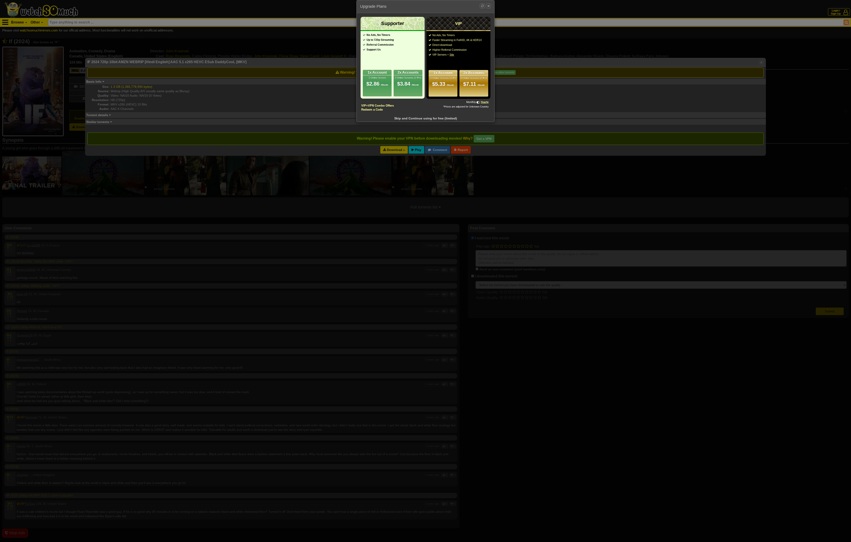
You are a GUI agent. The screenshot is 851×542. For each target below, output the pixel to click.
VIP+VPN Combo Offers (377, 105)
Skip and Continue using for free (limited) (425, 118)
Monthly (471, 102)
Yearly (485, 102)
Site (451, 54)
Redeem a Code (372, 109)
